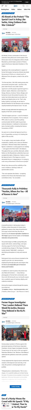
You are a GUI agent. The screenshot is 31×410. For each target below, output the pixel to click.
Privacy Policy (19, 1)
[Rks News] (15, 6)
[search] (23, 6)
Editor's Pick (5, 13)
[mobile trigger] (3, 6)
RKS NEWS (8, 32)
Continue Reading (15, 386)
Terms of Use (6, 2)
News (12, 13)
